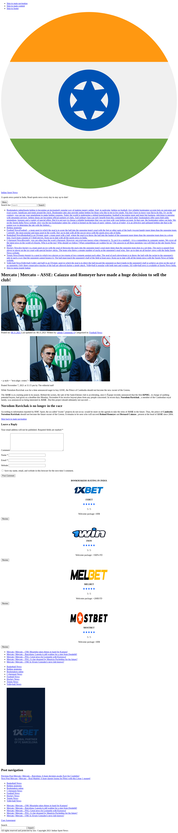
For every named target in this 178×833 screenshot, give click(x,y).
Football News (92, 231)
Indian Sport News (9, 192)
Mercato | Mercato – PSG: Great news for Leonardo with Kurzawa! (36, 657)
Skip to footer (13, 8)
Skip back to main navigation (14, 419)
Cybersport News (91, 242)
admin (60, 332)
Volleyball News (91, 264)
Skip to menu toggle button (18, 268)
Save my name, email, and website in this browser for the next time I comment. (39, 470)
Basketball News (14, 666)
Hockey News (91, 250)
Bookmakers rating (91, 217)
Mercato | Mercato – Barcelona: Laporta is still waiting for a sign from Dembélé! (42, 654)
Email (4, 460)
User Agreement (8, 820)
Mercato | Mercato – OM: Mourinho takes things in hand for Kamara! (37, 652)
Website (4, 465)
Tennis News (90, 258)
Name (4, 455)
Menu (4, 202)
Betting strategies (14, 228)
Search (4, 825)
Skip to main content (16, 6)
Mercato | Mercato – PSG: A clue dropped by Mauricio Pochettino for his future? (42, 659)
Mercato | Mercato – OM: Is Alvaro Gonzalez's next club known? (35, 662)
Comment (5, 450)
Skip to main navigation (17, 3)
